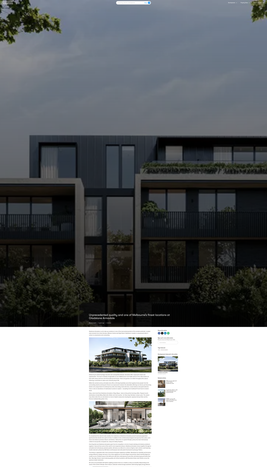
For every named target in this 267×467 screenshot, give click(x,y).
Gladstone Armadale (163, 372)
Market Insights (93, 323)
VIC (159, 349)
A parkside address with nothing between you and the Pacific (171, 391)
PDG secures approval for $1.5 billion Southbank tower (171, 382)
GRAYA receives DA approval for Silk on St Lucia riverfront (171, 400)
